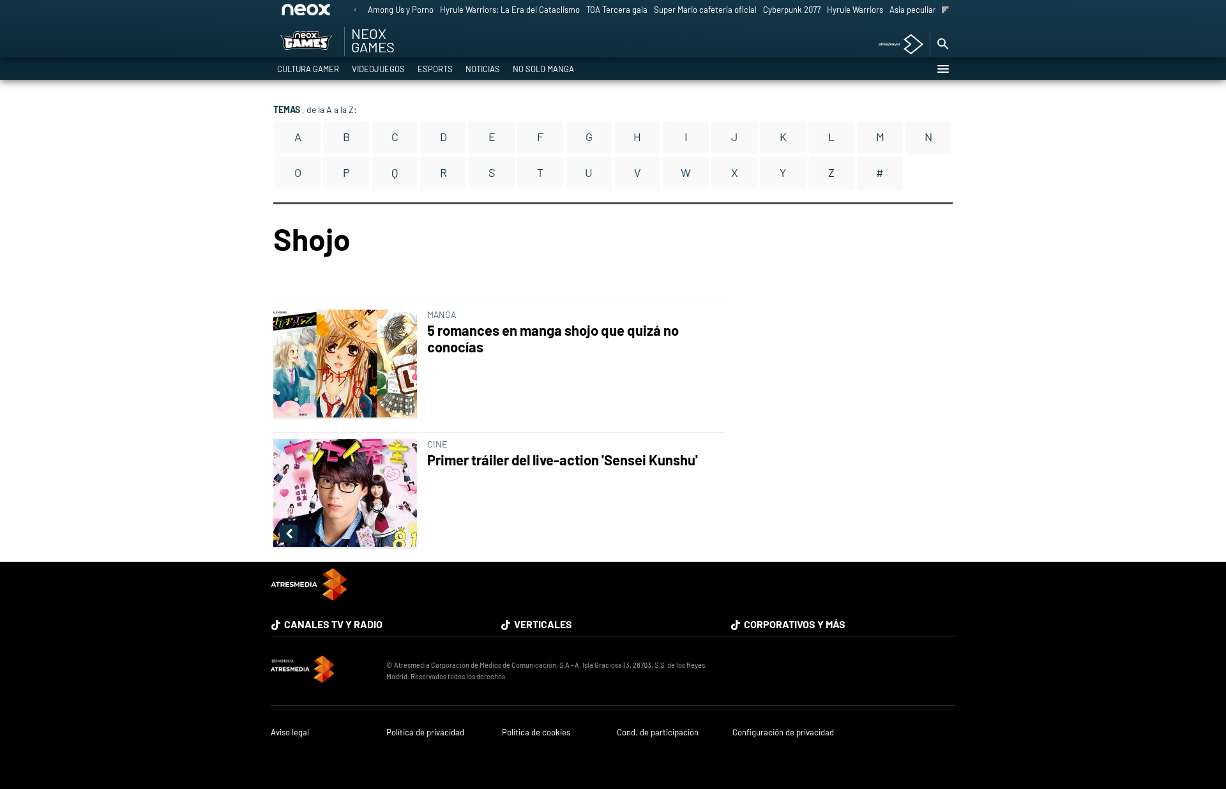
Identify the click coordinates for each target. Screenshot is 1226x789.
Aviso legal (290, 732)
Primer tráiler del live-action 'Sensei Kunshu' (562, 460)
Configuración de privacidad (783, 732)
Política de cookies (536, 732)
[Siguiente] (945, 10)
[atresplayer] (896, 45)
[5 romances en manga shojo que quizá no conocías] (347, 364)
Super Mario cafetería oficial (705, 9)
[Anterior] (355, 10)
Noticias (482, 69)
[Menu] (942, 69)
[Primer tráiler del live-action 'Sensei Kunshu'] (347, 494)
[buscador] (942, 44)
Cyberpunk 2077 (792, 9)
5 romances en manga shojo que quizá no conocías (553, 338)
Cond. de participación (658, 732)
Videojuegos (378, 69)
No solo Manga (543, 69)
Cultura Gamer (308, 69)
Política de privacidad (425, 732)
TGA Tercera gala (616, 9)
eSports (435, 69)
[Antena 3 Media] (322, 671)
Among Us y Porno (401, 9)
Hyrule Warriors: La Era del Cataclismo (510, 9)
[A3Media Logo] (309, 596)
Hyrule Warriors (855, 9)
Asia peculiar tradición (930, 9)
